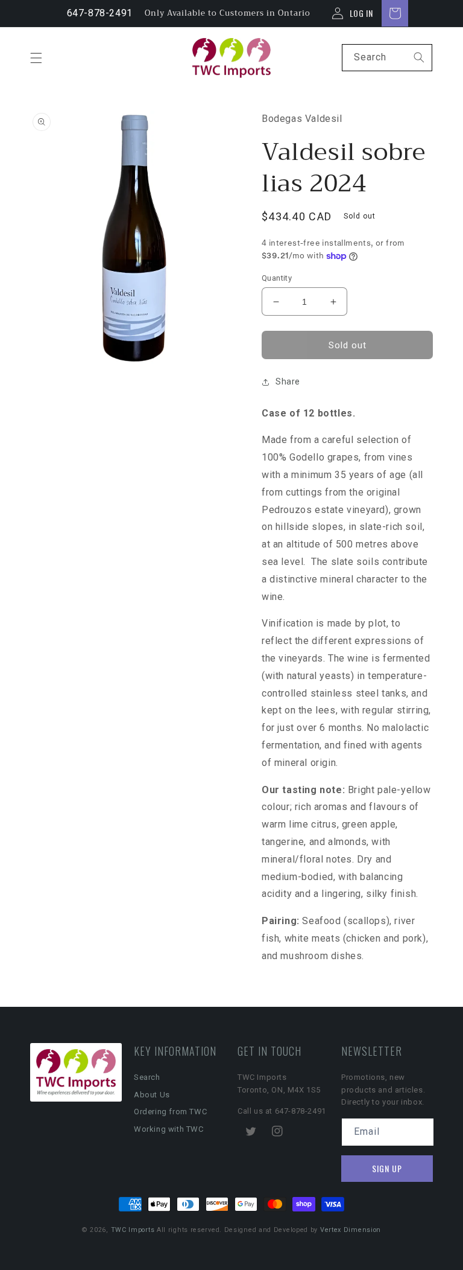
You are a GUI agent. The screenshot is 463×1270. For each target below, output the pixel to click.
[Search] (419, 57)
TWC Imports (133, 1230)
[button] (36, 58)
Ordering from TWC (170, 1111)
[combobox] (387, 57)
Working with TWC (169, 1129)
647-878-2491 (100, 13)
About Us (152, 1094)
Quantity (277, 277)
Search (147, 1077)
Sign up (387, 1168)
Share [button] (288, 381)
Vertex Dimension (350, 1230)
